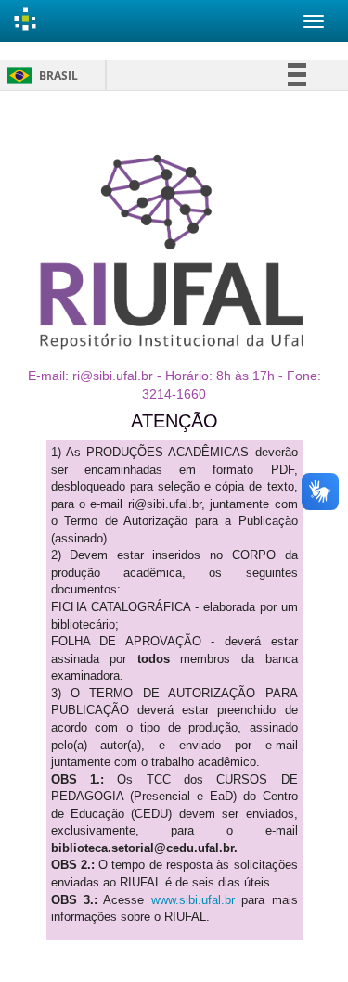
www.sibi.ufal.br (193, 900)
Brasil (39, 75)
